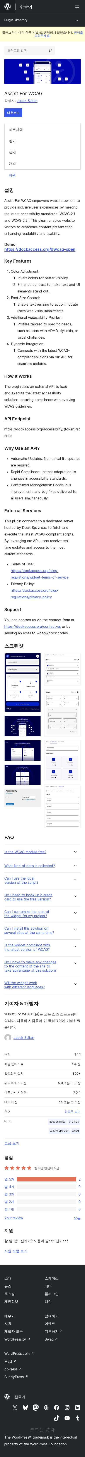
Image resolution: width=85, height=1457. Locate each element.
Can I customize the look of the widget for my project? (26, 914)
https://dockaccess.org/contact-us (32, 626)
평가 (12, 141)
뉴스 (7, 1286)
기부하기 (54, 1331)
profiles (74, 1121)
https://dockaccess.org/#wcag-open (39, 249)
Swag (51, 1339)
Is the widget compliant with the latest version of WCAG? (27, 947)
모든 (77, 1218)
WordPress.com (19, 1353)
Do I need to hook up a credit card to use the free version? (28, 897)
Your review (13, 1218)
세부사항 (16, 129)
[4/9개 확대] (35, 770)
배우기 (9, 1316)
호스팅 (9, 1294)
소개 (7, 1278)
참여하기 (52, 1316)
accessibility (57, 1121)
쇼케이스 (52, 1278)
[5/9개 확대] (35, 794)
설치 (12, 152)
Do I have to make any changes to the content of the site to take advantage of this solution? (30, 966)
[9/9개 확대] (75, 790)
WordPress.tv (17, 1339)
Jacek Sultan (27, 100)
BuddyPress (16, 1377)
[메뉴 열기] (78, 6)
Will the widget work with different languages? (24, 985)
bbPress (13, 1369)
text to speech (59, 1130)
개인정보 (11, 1301)
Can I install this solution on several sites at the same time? (29, 930)
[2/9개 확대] (35, 721)
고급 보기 (11, 1143)
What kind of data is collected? (29, 866)
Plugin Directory (15, 20)
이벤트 (50, 1323)
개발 (12, 163)
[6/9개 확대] (75, 659)
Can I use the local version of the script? (21, 880)
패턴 (48, 1301)
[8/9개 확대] (75, 746)
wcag (75, 1130)
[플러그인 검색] (50, 50)
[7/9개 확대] (75, 695)
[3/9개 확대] (35, 746)
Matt (10, 1361)
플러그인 (52, 1294)
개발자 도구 (13, 1331)
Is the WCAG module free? (25, 852)
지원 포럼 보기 (15, 1251)
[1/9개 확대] (35, 659)
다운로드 (13, 112)
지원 (12, 175)
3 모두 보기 (73, 1111)
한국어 (20, 1397)
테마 (48, 1286)
